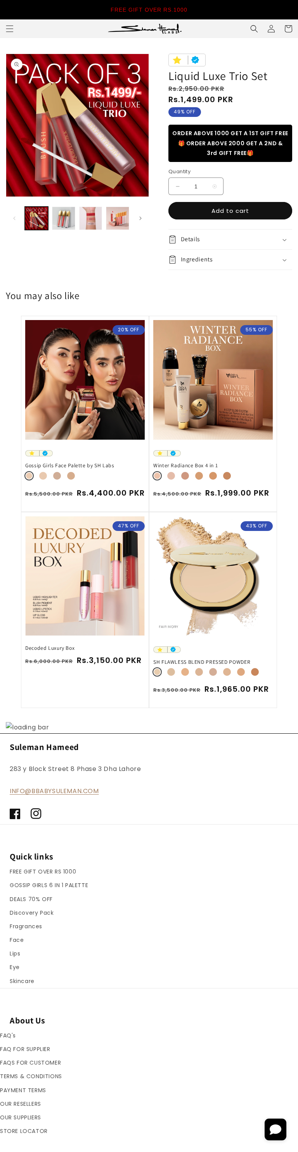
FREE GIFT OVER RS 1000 (43, 871)
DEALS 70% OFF (31, 899)
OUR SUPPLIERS (20, 1117)
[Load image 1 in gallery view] (36, 218)
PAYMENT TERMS (23, 1090)
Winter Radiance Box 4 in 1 (185, 465)
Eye (15, 967)
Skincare (22, 981)
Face (17, 940)
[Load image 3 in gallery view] (90, 218)
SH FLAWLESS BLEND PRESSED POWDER (201, 662)
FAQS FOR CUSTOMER (30, 1063)
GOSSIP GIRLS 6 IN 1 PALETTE (49, 885)
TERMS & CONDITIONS (31, 1076)
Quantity (179, 171)
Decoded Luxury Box (49, 648)
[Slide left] (14, 218)
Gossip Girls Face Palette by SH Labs (69, 465)
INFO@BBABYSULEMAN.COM (54, 791)
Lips (15, 953)
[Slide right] (140, 218)
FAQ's (8, 1035)
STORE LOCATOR (24, 1131)
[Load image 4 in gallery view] (117, 218)
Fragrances (26, 926)
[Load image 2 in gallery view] (63, 218)
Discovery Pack (32, 913)
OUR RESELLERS (20, 1104)
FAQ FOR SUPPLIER (25, 1049)
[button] (9, 28)
